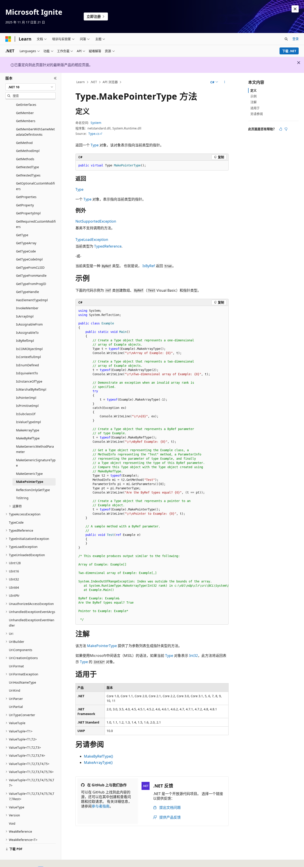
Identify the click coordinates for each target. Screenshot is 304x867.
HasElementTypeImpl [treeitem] (32, 300)
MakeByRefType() (98, 756)
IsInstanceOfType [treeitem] (29, 381)
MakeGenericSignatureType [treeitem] (36, 463)
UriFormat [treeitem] (16, 666)
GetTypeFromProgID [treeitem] (31, 284)
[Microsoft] (8, 39)
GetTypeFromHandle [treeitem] (31, 275)
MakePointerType (102, 645)
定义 (253, 90)
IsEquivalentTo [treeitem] (27, 373)
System (96, 123)
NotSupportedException (95, 221)
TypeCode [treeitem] (16, 522)
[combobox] (30, 86)
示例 (253, 96)
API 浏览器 (110, 82)
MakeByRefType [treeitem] (28, 438)
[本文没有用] (286, 129)
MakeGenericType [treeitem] (29, 473)
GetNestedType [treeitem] (27, 167)
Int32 (193, 655)
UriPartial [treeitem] (16, 707)
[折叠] (55, 78)
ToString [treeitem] (22, 498)
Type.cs (93, 133)
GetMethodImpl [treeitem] (28, 151)
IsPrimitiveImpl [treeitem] (27, 406)
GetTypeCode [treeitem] (26, 251)
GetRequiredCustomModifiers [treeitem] (36, 224)
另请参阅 (256, 114)
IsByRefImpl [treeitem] (25, 340)
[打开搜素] (286, 39)
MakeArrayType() (98, 762)
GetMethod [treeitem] (24, 143)
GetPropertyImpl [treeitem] (28, 213)
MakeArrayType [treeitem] (27, 430)
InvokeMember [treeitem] (27, 308)
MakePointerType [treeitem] (29, 482)
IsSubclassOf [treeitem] (25, 414)
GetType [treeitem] (22, 235)
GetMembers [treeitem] (25, 121)
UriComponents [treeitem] (20, 650)
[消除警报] (295, 8)
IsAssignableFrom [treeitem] (29, 324)
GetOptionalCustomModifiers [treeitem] (35, 186)
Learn (80, 82)
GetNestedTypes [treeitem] (28, 175)
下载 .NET (289, 51)
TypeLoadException (91, 239)
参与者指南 (100, 806)
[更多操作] (225, 82)
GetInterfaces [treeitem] (26, 104)
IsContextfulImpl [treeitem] (28, 357)
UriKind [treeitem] (14, 690)
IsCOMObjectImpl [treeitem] (29, 349)
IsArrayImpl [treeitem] (25, 316)
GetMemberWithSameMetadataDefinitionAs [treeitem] (35, 132)
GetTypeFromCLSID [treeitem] (30, 267)
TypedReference (108, 246)
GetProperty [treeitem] (25, 205)
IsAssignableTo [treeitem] (27, 332)
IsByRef (148, 265)
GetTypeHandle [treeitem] (27, 292)
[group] (152, 465)
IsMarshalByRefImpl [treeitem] (31, 389)
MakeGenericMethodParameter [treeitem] (35, 449)
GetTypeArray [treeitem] (26, 243)
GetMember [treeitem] (25, 113)
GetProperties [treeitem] (26, 197)
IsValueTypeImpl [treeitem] (28, 422)
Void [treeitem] (12, 823)
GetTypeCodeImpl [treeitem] (29, 259)
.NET (93, 82)
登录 (295, 39)
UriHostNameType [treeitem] (22, 682)
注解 (253, 102)
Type (95, 145)
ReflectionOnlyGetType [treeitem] (33, 490)
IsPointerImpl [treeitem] (26, 398)
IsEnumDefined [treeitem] (27, 365)
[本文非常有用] (280, 129)
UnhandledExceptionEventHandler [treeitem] (31, 623)
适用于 (255, 108)
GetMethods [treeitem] (25, 159)
